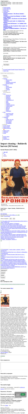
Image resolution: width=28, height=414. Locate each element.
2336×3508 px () (14, 215)
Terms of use (11, 412)
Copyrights (22, 412)
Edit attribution (4, 213)
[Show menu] (9, 1)
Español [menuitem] (12, 69)
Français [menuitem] (16, 69)
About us (8, 411)
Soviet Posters (7, 216)
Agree (23, 394)
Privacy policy (17, 412)
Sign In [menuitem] (4, 70)
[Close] (13, 73)
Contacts (12, 411)
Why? (12, 288)
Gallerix (6, 405)
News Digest (6, 64)
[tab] (5, 152)
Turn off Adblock (4, 352)
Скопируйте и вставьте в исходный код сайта (11, 397)
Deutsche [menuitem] (21, 69)
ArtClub (6, 91)
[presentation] (15, 157)
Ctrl (10, 218)
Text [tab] (5, 154)
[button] (6, 7)
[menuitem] (24, 69)
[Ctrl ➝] (14, 250)
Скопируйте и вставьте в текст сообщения (10, 401)
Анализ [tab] (5, 155)
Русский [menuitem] (5, 69)
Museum (5, 76)
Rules (6, 412)
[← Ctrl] (9, 239)
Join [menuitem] (7, 70)
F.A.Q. (4, 411)
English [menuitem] (9, 69)
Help (2, 411)
